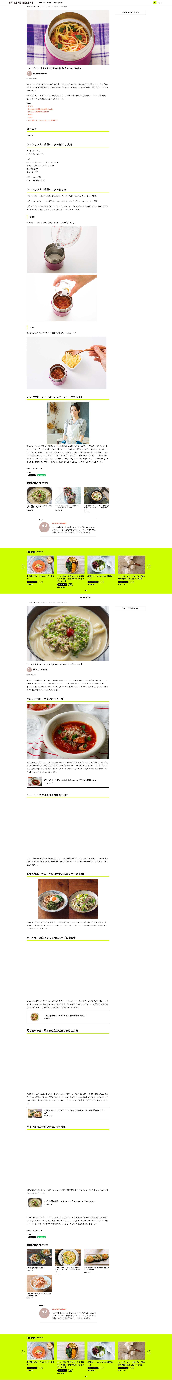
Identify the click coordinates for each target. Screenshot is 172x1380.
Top (28, 6)
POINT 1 (30, 114)
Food (40, 582)
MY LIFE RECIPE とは (45, 2)
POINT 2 (30, 117)
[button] (23, 566)
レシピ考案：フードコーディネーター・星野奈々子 (43, 120)
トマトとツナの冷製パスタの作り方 (38, 112)
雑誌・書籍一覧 (58, 2)
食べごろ (30, 106)
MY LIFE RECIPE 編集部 (59, 523)
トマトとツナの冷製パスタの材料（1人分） (40, 109)
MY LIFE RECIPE (34, 6)
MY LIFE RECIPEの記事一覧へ (130, 12)
